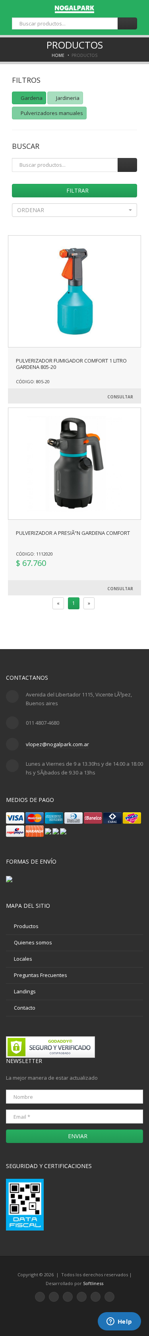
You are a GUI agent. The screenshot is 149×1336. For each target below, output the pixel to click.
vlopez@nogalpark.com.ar (57, 744)
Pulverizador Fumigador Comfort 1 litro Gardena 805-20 (71, 364)
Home (58, 55)
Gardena (31, 97)
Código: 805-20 (33, 381)
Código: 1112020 (34, 554)
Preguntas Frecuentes (40, 975)
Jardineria (67, 97)
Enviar (76, 1136)
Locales (23, 958)
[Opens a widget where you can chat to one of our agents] (119, 1322)
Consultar (120, 397)
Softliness (93, 1283)
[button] (74, 210)
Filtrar (77, 190)
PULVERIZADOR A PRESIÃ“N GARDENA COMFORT (73, 532)
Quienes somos (33, 942)
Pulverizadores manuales (51, 113)
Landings (25, 991)
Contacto (24, 1007)
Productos (26, 926)
